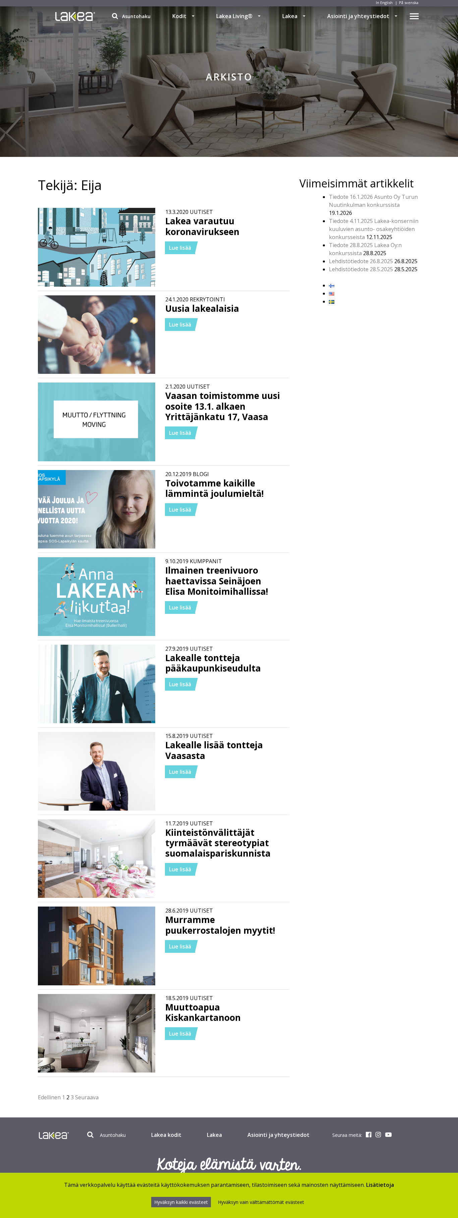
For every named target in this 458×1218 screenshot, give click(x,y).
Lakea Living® (234, 16)
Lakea (289, 16)
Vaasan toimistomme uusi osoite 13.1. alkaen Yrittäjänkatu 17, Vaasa (222, 406)
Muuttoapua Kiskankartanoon (203, 1012)
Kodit (179, 16)
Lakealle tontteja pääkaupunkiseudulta (213, 663)
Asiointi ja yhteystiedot (358, 16)
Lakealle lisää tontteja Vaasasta (214, 750)
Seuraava (87, 1097)
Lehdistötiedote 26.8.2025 (361, 261)
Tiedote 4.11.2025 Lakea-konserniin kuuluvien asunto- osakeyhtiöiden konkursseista (373, 229)
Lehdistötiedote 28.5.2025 (361, 269)
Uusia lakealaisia (202, 308)
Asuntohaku (136, 16)
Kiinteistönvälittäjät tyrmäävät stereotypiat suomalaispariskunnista (218, 842)
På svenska (408, 2)
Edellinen (49, 1097)
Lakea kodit (166, 1135)
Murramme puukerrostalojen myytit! (220, 925)
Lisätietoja (380, 1184)
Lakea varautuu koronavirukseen (202, 226)
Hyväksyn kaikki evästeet (181, 1202)
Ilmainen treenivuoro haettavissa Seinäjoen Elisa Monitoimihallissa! (216, 580)
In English (384, 2)
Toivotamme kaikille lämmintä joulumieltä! (214, 488)
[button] (193, 16)
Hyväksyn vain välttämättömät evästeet (261, 1202)
